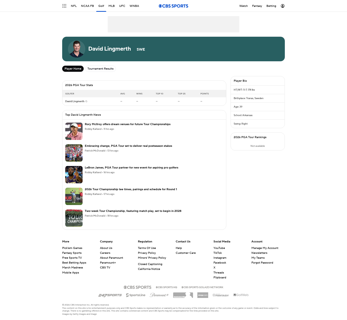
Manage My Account (264, 248)
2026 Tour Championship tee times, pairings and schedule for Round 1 (131, 189)
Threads (218, 272)
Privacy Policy (147, 253)
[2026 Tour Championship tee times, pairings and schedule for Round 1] (74, 196)
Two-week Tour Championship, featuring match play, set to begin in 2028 (133, 211)
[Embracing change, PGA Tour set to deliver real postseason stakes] (74, 153)
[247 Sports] (110, 294)
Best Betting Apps (74, 262)
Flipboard (219, 277)
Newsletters (259, 253)
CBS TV (105, 267)
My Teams (258, 258)
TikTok (217, 253)
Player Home (73, 69)
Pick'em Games (72, 248)
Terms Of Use (147, 248)
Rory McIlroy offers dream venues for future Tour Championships (127, 124)
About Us (106, 248)
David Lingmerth (74, 101)
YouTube (219, 248)
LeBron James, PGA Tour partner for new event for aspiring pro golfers (131, 167)
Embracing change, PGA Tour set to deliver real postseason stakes (128, 146)
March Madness (72, 267)
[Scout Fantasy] (221, 295)
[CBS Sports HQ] (166, 287)
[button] (64, 6)
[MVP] (202, 294)
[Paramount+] (159, 294)
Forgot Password (262, 262)
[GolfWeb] (241, 295)
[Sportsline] (135, 294)
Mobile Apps (70, 272)
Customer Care (186, 253)
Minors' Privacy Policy (152, 258)
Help (179, 248)
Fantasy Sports (72, 253)
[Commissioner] (183, 294)
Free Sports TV (72, 258)
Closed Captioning (150, 264)
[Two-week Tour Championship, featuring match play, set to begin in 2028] (74, 218)
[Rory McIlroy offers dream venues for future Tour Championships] (74, 131)
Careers (105, 253)
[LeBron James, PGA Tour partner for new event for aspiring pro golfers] (74, 174)
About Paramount (111, 258)
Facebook (219, 262)
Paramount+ (108, 262)
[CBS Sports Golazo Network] (202, 287)
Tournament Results (100, 69)
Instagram (219, 258)
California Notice (149, 269)
